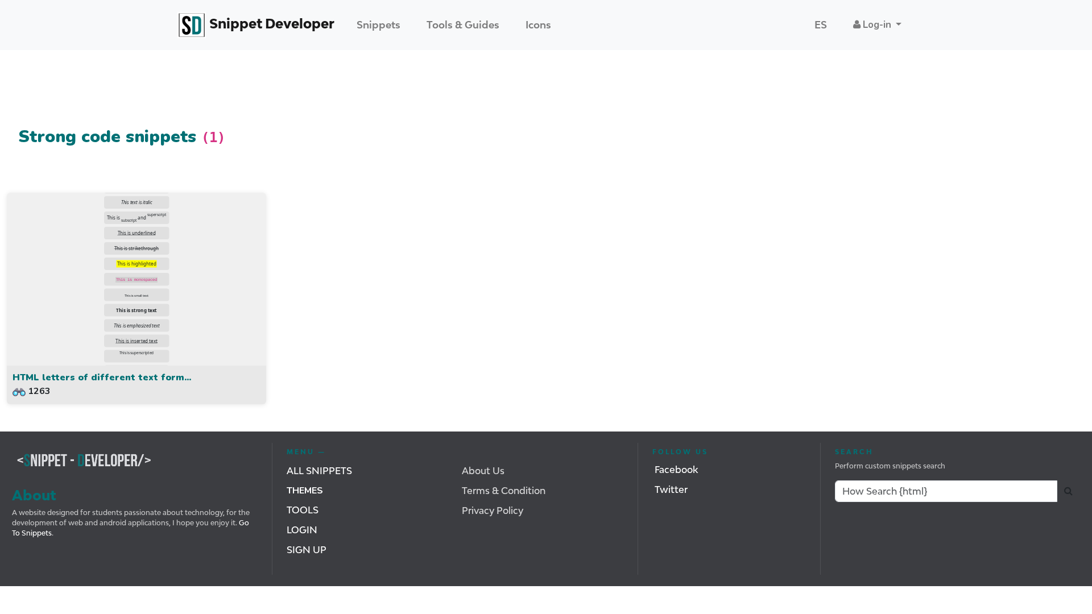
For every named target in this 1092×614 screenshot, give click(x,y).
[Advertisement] (214, 92)
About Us (483, 470)
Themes (305, 490)
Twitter (671, 489)
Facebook (676, 469)
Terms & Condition (503, 490)
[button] (877, 25)
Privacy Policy (492, 510)
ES (820, 25)
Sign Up (306, 549)
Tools (302, 510)
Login (302, 530)
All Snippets (319, 470)
